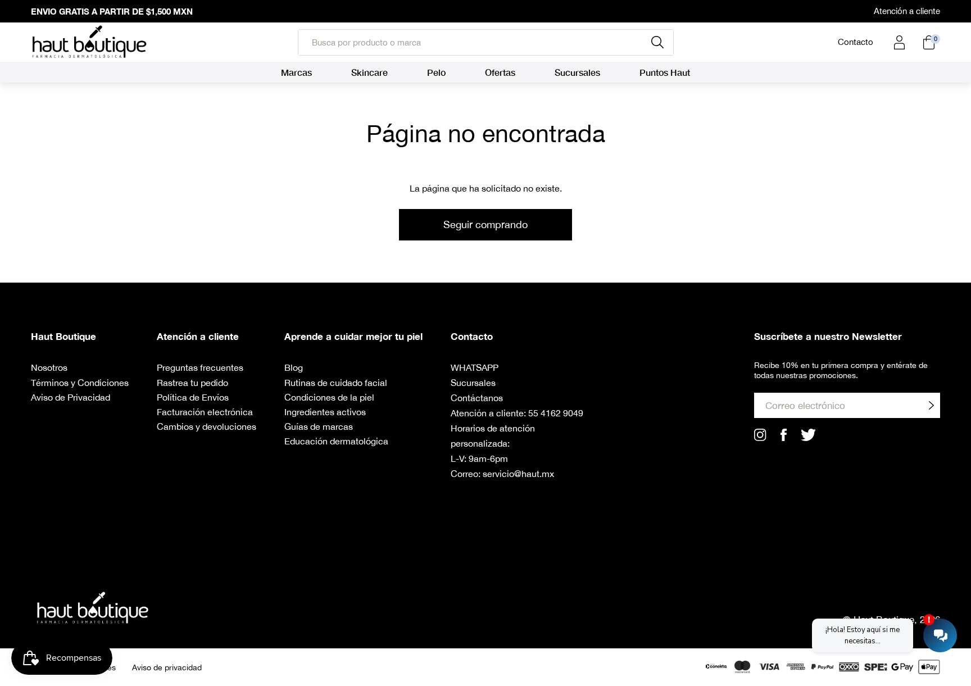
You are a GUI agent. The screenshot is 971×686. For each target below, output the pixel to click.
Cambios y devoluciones (206, 426)
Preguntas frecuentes (200, 367)
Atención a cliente (907, 11)
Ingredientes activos (325, 412)
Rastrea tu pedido (192, 383)
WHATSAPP (474, 367)
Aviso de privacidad (167, 667)
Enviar (931, 405)
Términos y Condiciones (80, 383)
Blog (293, 367)
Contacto (855, 42)
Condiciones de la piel (329, 397)
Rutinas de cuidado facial (335, 383)
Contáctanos (477, 398)
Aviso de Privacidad (70, 397)
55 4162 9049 (555, 413)
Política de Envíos (193, 397)
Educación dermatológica (336, 441)
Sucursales (473, 383)
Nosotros (49, 367)
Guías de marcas (318, 426)
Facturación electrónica (205, 412)
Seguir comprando (485, 224)
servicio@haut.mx (518, 474)
